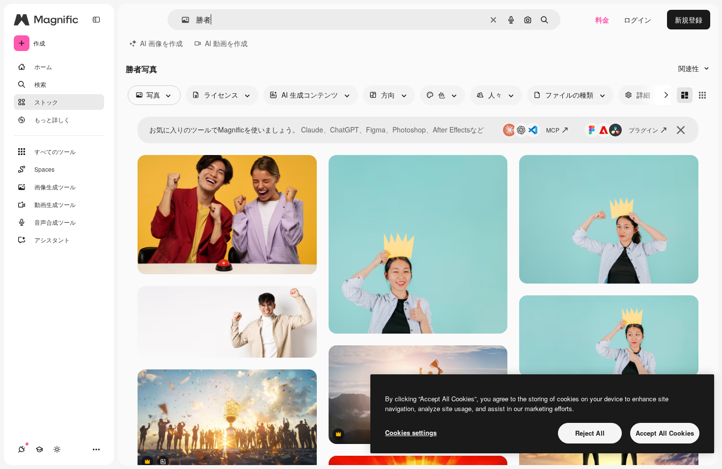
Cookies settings (411, 432)
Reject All (590, 433)
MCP (552, 130)
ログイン (637, 20)
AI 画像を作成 (161, 43)
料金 (602, 20)
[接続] (21, 449)
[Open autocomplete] (181, 20)
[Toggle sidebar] (96, 19)
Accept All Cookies (665, 433)
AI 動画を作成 (226, 43)
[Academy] (39, 449)
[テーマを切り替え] (57, 449)
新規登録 (688, 20)
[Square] (702, 95)
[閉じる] (681, 130)
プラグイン (643, 130)
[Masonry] (685, 95)
